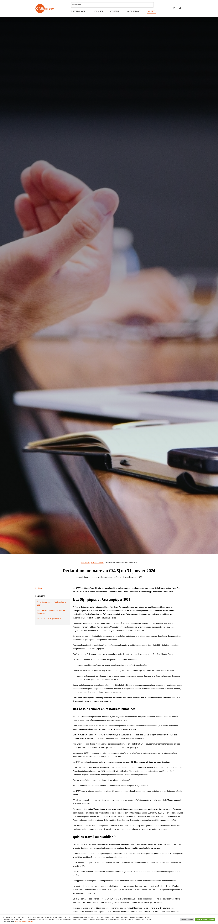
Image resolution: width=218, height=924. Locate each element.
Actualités (98, 11)
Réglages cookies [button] (187, 919)
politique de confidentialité (24, 921)
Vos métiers (115, 11)
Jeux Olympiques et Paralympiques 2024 (51, 603)
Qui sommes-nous (78, 11)
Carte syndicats (134, 11)
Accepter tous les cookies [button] (205, 919)
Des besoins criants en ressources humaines (51, 611)
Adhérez (151, 11)
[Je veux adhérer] (174, 8)
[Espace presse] (180, 8)
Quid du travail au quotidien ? (49, 619)
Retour (39, 588)
